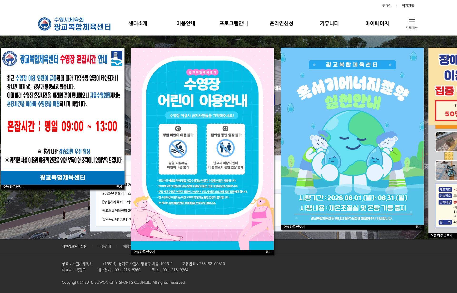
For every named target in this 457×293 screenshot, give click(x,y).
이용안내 (105, 246)
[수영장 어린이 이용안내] (202, 149)
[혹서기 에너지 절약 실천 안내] (352, 136)
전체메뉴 (412, 28)
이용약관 (129, 246)
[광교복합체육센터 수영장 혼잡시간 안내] (62, 116)
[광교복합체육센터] (74, 24)
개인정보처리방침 (74, 246)
